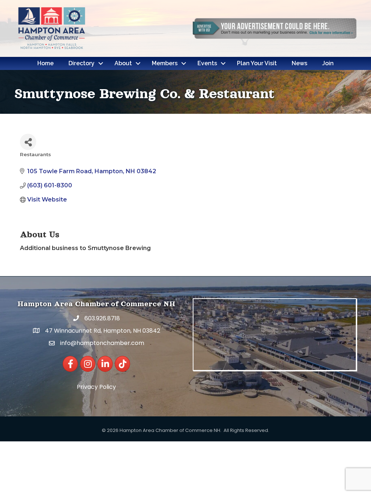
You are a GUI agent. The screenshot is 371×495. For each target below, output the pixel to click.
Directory (81, 63)
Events (207, 63)
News (299, 63)
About (123, 63)
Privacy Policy (96, 387)
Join (328, 63)
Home (45, 63)
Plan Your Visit (257, 63)
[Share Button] (28, 142)
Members (165, 63)
